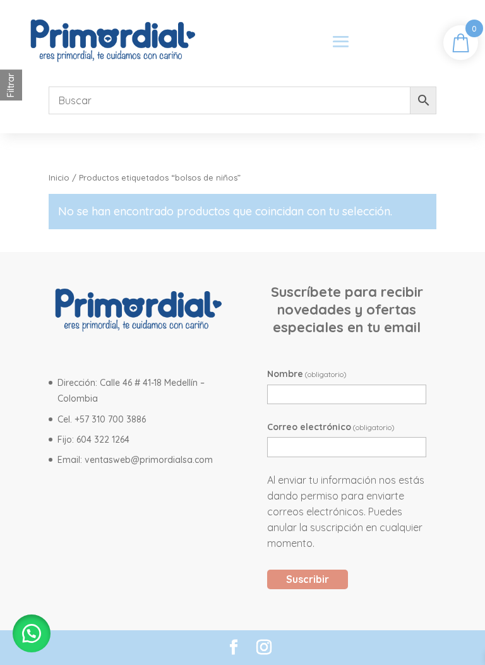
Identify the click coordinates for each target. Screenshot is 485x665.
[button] (32, 633)
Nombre (307, 374)
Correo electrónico (331, 427)
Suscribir (307, 579)
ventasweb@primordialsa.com (149, 459)
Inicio (59, 177)
